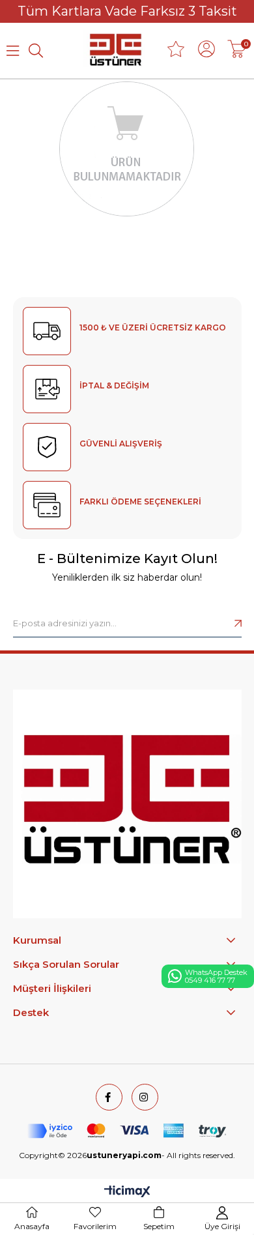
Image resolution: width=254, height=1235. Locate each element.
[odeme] (127, 1131)
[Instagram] (145, 1097)
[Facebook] (109, 1097)
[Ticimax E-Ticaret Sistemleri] (127, 1192)
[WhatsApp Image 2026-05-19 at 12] (127, 804)
